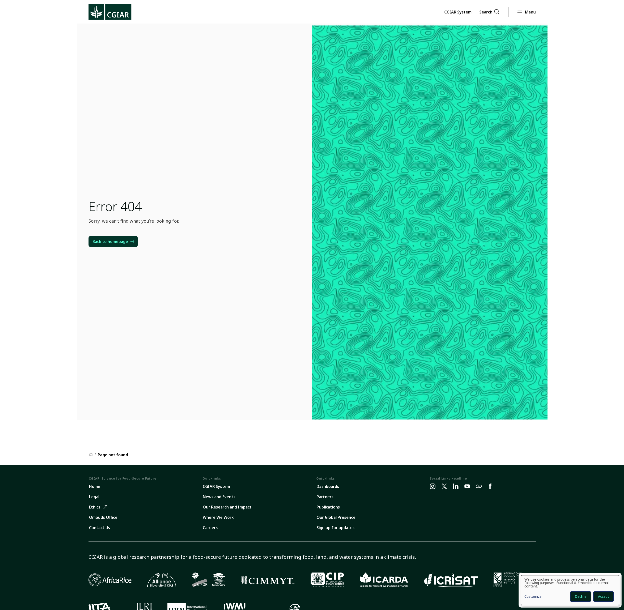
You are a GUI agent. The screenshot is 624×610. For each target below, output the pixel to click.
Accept (603, 596)
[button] (457, 12)
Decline (580, 596)
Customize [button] (533, 597)
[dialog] (570, 590)
